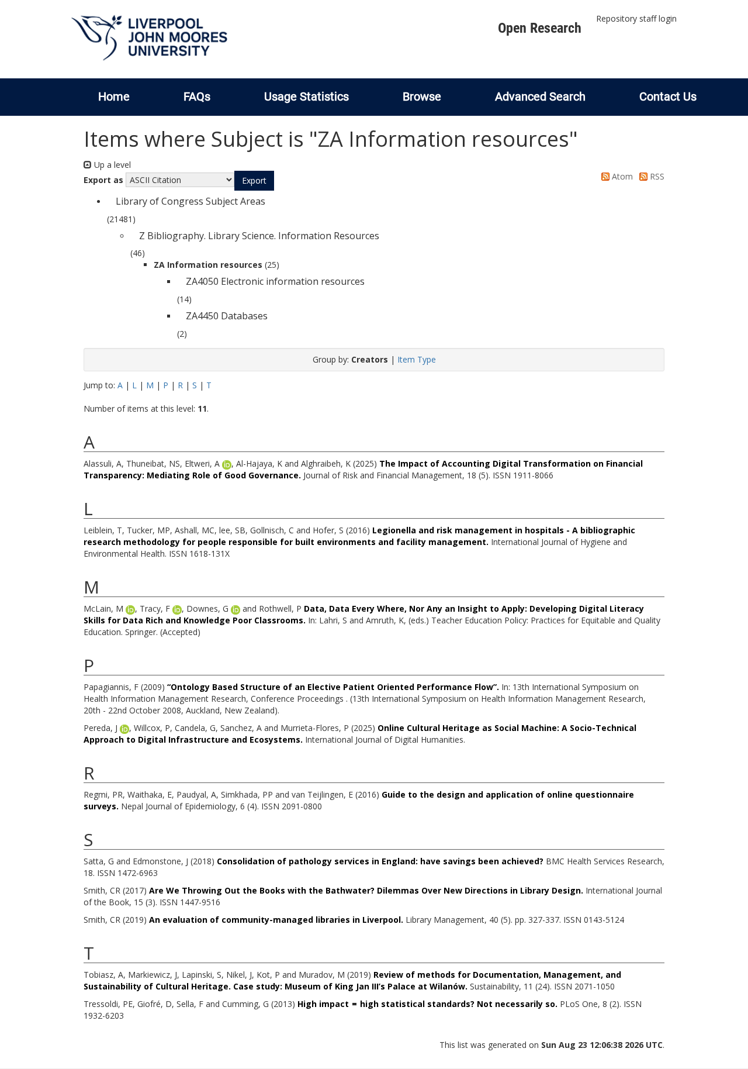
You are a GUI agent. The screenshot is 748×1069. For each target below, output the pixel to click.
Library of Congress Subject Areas (190, 201)
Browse (422, 96)
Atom (621, 176)
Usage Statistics (306, 96)
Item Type (416, 359)
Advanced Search (540, 96)
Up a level (111, 164)
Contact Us (668, 96)
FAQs (196, 96)
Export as (103, 179)
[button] (254, 181)
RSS (655, 176)
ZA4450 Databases (227, 315)
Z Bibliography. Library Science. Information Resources (259, 235)
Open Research (539, 28)
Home (114, 96)
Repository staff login (636, 18)
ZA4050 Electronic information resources (275, 281)
